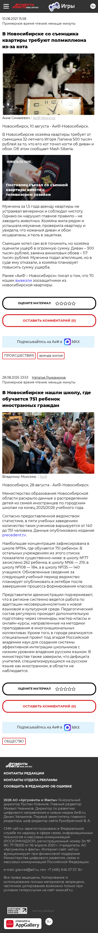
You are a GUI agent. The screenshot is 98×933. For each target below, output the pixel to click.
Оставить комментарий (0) (49, 321)
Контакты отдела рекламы (30, 780)
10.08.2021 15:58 (14, 19)
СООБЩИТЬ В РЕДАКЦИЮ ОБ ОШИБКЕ (38, 786)
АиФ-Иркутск (44, 118)
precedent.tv (14, 535)
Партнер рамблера (43, 910)
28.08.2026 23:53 (15, 377)
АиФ (43, 477)
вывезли (23, 280)
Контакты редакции (24, 773)
